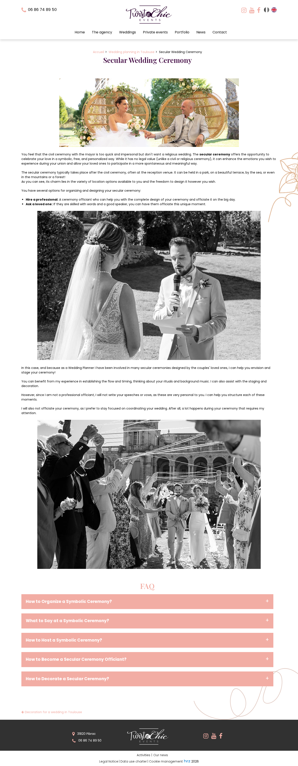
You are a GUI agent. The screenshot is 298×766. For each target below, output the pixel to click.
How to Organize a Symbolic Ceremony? (69, 601)
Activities (143, 755)
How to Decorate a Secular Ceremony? (67, 679)
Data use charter (133, 761)
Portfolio (182, 32)
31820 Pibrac (86, 734)
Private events (155, 32)
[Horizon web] (187, 761)
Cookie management (166, 761)
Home (80, 32)
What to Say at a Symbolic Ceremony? (67, 621)
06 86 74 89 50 (89, 740)
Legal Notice (108, 761)
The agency (102, 32)
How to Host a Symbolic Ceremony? (64, 640)
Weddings (127, 32)
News (201, 32)
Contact (219, 32)
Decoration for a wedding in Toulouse (53, 712)
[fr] (266, 11)
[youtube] (251, 10)
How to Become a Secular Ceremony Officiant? (76, 659)
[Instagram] (244, 10)
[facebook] (258, 10)
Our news (160, 755)
